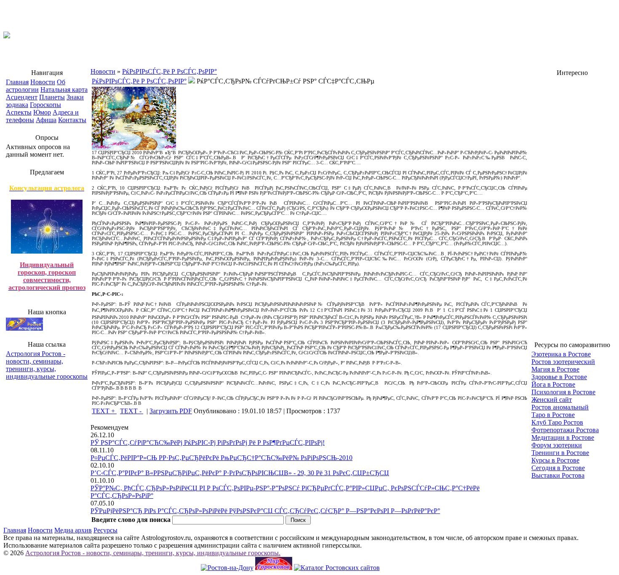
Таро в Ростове (553, 414)
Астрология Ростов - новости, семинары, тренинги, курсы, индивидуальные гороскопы (47, 365)
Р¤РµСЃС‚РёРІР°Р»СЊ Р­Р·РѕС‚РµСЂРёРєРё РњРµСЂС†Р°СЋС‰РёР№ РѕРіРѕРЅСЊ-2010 (221, 457)
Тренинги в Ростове (560, 452)
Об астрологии (35, 85)
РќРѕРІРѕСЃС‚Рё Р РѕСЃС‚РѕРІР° (169, 71)
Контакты (72, 119)
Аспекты (19, 112)
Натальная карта (64, 89)
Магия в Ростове (555, 369)
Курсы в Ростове (555, 460)
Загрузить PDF (170, 411)
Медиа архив (73, 530)
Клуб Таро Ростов (557, 422)
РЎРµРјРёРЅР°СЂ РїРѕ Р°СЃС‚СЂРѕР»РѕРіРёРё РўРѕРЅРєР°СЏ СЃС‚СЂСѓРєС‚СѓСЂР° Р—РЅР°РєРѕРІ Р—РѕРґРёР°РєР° (265, 510)
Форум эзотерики (556, 445)
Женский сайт (551, 399)
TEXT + (104, 411)
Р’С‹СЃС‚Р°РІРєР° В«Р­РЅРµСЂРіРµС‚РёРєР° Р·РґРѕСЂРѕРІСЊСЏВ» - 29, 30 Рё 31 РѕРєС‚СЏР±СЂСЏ (240, 472)
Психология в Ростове (563, 392)
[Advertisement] (572, 204)
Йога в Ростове (553, 384)
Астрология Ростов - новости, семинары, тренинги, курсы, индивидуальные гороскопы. (152, 552)
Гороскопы (45, 104)
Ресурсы (105, 530)
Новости (42, 82)
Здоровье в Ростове (559, 376)
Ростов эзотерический (563, 361)
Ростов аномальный (560, 407)
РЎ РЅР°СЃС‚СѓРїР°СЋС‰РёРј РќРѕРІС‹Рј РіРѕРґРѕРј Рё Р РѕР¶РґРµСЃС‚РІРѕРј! (208, 442)
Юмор (42, 112)
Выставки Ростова (557, 475)
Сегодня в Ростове (558, 467)
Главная (17, 82)
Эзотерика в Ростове (561, 354)
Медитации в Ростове (562, 437)
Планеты (52, 97)
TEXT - (131, 411)
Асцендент (21, 97)
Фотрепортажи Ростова (565, 429)
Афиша (46, 119)
